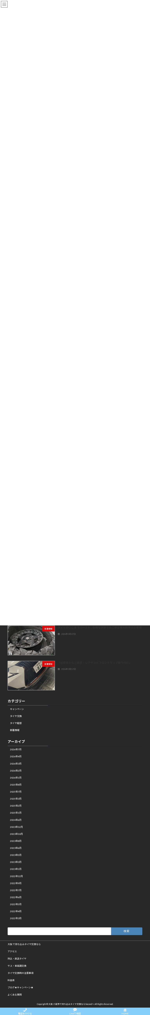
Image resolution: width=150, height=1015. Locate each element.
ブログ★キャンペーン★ (20, 987)
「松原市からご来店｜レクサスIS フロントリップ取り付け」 (95, 662)
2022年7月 (15, 890)
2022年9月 (15, 883)
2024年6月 (15, 819)
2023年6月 (15, 848)
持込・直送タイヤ (17, 958)
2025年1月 (15, 812)
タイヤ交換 (16, 716)
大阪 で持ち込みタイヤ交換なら (24, 944)
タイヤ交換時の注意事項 (20, 973)
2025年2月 (15, 805)
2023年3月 (15, 862)
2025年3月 (15, 798)
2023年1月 (15, 869)
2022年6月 (15, 897)
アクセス (12, 951)
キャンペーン (17, 708)
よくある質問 (15, 994)
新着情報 (14, 730)
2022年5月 (15, 904)
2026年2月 (15, 770)
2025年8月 (15, 784)
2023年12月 (16, 826)
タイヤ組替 (16, 723)
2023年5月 (15, 855)
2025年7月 (15, 791)
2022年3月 (15, 918)
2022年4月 (15, 911)
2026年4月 (15, 756)
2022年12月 (16, 876)
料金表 (11, 980)
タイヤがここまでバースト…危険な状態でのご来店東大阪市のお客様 (100, 627)
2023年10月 (16, 833)
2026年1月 (15, 777)
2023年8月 (15, 841)
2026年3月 (15, 763)
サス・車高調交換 (17, 965)
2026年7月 (15, 749)
